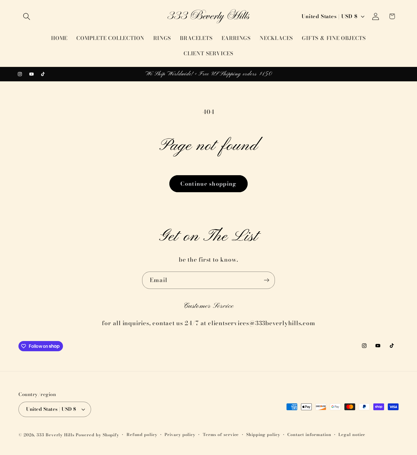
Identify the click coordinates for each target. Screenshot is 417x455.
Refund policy (142, 434)
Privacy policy (180, 434)
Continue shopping (208, 183)
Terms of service (221, 434)
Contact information (309, 434)
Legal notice (351, 434)
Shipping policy (263, 434)
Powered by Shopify (97, 435)
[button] (26, 16)
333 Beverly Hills (55, 435)
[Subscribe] (266, 280)
